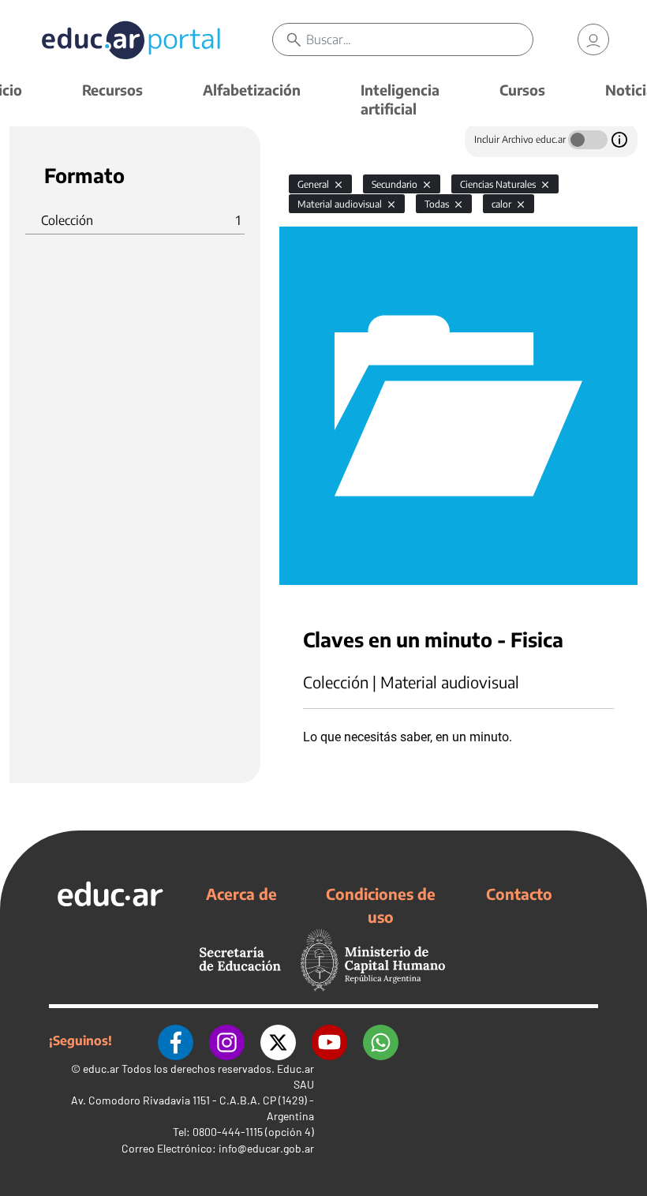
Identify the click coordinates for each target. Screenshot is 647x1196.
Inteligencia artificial (400, 99)
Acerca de (241, 893)
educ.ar (101, 1068)
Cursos (522, 90)
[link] (593, 39)
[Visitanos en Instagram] (227, 1040)
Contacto (519, 893)
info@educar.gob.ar (266, 1148)
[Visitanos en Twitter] (278, 1040)
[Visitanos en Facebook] (175, 1040)
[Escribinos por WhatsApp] (380, 1040)
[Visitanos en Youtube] (329, 1040)
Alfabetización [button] (252, 90)
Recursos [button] (112, 90)
